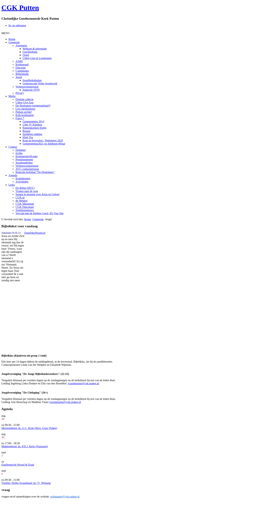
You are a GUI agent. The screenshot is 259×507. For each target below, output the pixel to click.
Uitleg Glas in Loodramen (37, 58)
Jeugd (19, 77)
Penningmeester (24, 159)
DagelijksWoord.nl (34, 232)
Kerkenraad (22, 64)
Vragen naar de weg (27, 191)
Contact (12, 146)
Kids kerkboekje (25, 115)
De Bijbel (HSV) (25, 187)
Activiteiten (22, 181)
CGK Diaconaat (25, 206)
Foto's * (20, 118)
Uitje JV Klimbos (32, 124)
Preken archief (24, 111)
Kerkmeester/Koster (27, 156)
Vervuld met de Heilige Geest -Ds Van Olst (39, 213)
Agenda (12, 175)
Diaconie (21, 67)
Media (12, 96)
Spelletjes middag (32, 134)
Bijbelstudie (22, 73)
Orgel (26, 54)
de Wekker (21, 200)
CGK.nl (20, 197)
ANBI (19, 61)
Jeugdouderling (24, 162)
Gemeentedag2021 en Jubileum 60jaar (44, 143)
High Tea (28, 137)
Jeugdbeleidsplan (32, 80)
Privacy (20, 92)
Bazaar (26, 130)
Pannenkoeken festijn (34, 127)
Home (11, 39)
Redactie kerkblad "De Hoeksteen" (35, 172)
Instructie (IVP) (31, 89)
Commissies (22, 70)
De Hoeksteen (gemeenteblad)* (33, 105)
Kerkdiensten (23, 178)
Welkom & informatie (35, 48)
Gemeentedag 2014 (33, 121)
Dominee (21, 149)
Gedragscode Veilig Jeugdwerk (40, 83)
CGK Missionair (25, 203)
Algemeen (21, 45)
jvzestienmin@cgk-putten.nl (83, 383)
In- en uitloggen (17, 25)
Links (11, 184)
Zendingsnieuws (25, 210)
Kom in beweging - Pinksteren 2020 (43, 140)
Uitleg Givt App (24, 102)
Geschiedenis (30, 51)
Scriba (19, 153)
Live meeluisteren (25, 108)
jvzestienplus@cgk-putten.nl (65, 402)
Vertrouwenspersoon (27, 86)
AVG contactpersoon (27, 168)
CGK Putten (20, 8)
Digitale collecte (24, 99)
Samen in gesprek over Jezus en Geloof (37, 194)
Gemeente (14, 42)
